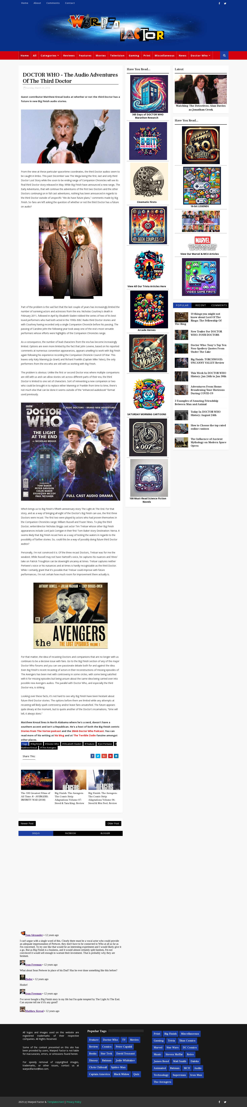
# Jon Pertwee (105, 743)
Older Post (113, 823)
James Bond (161, 1061)
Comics (107, 1046)
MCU (187, 1068)
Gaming (134, 55)
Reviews (69, 55)
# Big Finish (36, 743)
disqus (35, 833)
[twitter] (225, 3)
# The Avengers (48, 747)
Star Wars (173, 1047)
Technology (161, 1075)
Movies (101, 55)
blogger (105, 833)
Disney (93, 1060)
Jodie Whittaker (125, 1060)
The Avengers (162, 1082)
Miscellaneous (165, 55)
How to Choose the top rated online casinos (208, 427)
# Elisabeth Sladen (71, 743)
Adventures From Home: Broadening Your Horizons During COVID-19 (208, 390)
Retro (190, 1054)
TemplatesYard (55, 1101)
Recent (200, 305)
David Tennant (125, 1053)
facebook (70, 833)
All (34, 55)
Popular (182, 305)
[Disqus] (70, 881)
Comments (53, 3)
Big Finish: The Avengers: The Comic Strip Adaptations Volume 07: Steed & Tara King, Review (69, 798)
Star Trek (106, 1053)
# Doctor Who (52, 743)
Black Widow (121, 1074)
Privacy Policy (73, 1101)
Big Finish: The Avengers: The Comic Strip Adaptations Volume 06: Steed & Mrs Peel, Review (102, 798)
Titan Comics (187, 1040)
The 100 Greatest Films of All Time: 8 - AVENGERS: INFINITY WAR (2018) (35, 797)
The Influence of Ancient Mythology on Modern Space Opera (208, 442)
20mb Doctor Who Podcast (88, 731)
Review (93, 1046)
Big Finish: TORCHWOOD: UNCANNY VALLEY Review (207, 361)
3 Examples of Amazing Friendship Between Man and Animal (196, 402)
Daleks (195, 1061)
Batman (107, 1060)
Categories (48, 55)
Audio (197, 1068)
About (37, 3)
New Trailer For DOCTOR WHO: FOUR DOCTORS (206, 333)
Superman (179, 1075)
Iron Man (196, 1075)
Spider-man (118, 1067)
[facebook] (219, 3)
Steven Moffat (174, 1054)
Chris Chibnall (98, 1067)
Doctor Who (199, 55)
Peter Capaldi (124, 1046)
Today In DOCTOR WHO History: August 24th (206, 413)
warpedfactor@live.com (35, 1068)
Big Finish (170, 1033)
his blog (59, 735)
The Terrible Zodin (84, 735)
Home (24, 3)
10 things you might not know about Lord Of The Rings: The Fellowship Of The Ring (198, 319)
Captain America (99, 1074)
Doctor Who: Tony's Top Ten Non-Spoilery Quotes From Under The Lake (209, 348)
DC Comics (190, 1047)
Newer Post (27, 823)
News (183, 55)
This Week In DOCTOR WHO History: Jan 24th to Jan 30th (208, 374)
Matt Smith (179, 1061)
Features (85, 55)
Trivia (171, 1040)
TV (124, 1039)
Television (117, 55)
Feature (94, 1039)
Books (92, 1053)
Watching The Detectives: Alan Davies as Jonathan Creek (201, 107)
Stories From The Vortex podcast (41, 731)
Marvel (158, 1047)
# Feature (89, 743)
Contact (70, 3)
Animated (160, 1068)
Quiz (136, 1074)
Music (157, 1054)
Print (147, 55)
